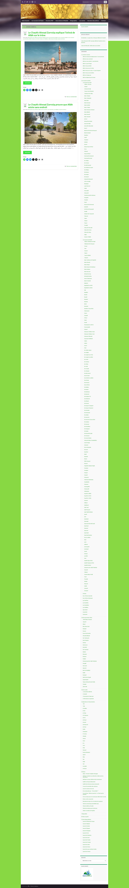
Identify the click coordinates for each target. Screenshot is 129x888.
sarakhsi (86, 556)
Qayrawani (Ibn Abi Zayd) (89, 523)
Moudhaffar (86, 482)
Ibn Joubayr (86, 422)
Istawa (41, 38)
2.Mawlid (85, 694)
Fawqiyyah (85, 731)
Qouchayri (86, 526)
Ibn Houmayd (87, 412)
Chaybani (86, 139)
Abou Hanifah (87, 105)
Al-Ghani (84, 720)
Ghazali (85, 329)
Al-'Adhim (85, 708)
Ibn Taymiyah (85, 649)
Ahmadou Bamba (88, 276)
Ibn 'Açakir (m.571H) (88, 354)
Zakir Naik (85, 686)
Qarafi (85, 514)
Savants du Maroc (61, 38)
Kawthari (86, 452)
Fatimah (86, 151)
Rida (84, 757)
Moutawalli (86, 489)
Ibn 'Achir (86, 359)
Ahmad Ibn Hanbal (88, 121)
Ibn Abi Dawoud (87, 165)
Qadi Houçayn (87, 509)
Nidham (86, 502)
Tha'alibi (86, 579)
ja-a (83, 743)
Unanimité (85, 612)
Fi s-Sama (85, 734)
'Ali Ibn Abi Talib (87, 89)
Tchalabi (84, 684)
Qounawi (86, 528)
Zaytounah (85, 614)
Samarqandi (86, 546)
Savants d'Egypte (86, 828)
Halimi (85, 343)
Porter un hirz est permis (88, 799)
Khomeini (85, 654)
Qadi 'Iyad (86, 507)
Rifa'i (85, 539)
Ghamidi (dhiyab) (86, 635)
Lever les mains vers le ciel (88, 788)
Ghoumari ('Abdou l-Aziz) (89, 331)
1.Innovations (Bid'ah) (87, 691)
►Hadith (85, 766)
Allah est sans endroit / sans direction (45, 109)
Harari (85, 345)
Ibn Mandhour (87, 426)
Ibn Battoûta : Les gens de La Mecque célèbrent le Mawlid (93, 37)
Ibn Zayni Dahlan (87, 438)
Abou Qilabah (87, 112)
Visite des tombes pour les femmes (90, 808)
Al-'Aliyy (84, 713)
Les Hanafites (85, 602)
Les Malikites (45, 38)
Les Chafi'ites (85, 600)
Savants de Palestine (87, 835)
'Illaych (85, 253)
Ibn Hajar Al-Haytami (88, 408)
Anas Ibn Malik (87, 123)
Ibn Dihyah (86, 401)
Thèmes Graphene (34, 886)
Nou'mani (85, 665)
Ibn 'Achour (86, 361)
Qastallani (86, 519)
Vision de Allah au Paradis (88, 806)
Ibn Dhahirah (87, 398)
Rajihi (84, 672)
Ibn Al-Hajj (86, 380)
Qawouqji (86, 521)
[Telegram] (32, 2)
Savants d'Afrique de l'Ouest (88, 821)
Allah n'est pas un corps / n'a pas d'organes (92, 70)
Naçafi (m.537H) (87, 496)
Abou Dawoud (87, 102)
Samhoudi (86, 549)
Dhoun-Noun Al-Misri (88, 146)
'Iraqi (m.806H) (87, 255)
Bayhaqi (86, 301)
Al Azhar (36, 109)
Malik (49, 38)
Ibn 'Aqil (86, 366)
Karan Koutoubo (87, 447)
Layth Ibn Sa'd (87, 186)
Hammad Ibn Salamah (89, 156)
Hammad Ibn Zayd (88, 158)
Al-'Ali (84, 710)
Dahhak (85, 142)
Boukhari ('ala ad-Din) (88, 308)
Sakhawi (86, 544)
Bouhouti (86, 306)
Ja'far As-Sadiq (87, 181)
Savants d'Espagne (86, 830)
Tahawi (85, 220)
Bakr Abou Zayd (86, 626)
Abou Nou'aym (87, 271)
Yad (83, 764)
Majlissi (84, 658)
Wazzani (86, 583)
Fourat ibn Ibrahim (87, 633)
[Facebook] (24, 2)
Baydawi (86, 299)
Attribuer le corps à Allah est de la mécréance (92, 779)
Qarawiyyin (85, 609)
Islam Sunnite (25, 20)
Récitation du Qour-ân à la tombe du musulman (93, 801)
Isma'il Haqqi (87, 442)
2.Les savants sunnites (85, 80)
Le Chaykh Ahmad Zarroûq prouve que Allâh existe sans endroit (50, 106)
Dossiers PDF (49, 20)
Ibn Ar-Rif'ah (87, 385)
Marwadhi (86, 190)
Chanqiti (86, 315)
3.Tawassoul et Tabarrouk (88, 696)
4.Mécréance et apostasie (88, 698)
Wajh (84, 761)
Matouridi (86, 193)
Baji (85, 290)
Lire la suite (27, 82)
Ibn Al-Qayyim (86, 640)
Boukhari (86, 135)
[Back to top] (126, 885)
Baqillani (86, 292)
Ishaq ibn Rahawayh (88, 179)
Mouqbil (84, 663)
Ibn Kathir (85, 647)
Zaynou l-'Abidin (87, 237)
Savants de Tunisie (86, 840)
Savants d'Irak (86, 833)
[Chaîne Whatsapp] (35, 2)
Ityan (84, 740)
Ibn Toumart (86, 435)
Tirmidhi (86, 225)
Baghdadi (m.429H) (88, 285)
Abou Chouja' (87, 264)
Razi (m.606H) (87, 537)
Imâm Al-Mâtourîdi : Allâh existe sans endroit (90, 45)
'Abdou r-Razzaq (87, 84)
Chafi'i (85, 137)
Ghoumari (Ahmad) (88, 336)
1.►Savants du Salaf (87, 82)
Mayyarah (86, 477)
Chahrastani (86, 311)
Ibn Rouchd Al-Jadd (88, 433)
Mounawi (86, 484)
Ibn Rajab (86, 431)
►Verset (85, 768)
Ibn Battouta (87, 391)
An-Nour (84, 727)
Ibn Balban (86, 387)
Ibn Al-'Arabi (86, 375)
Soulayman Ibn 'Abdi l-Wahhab (90, 567)
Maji (84, 747)
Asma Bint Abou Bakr (88, 126)
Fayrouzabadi (87, 327)
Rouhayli (84, 675)
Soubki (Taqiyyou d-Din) (89, 563)
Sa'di (85, 542)
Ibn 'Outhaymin (86, 638)
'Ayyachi (84, 621)
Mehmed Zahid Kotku (88, 479)
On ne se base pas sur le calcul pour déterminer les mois (94, 796)
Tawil (85, 576)
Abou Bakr (86, 100)
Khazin (85, 459)
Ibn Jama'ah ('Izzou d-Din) (89, 419)
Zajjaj (85, 234)
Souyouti (86, 569)
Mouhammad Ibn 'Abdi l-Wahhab (90, 661)
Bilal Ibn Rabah (87, 133)
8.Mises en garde (84, 816)
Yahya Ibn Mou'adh (88, 227)
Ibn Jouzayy (86, 424)
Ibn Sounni (86, 176)
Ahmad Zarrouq (31, 37)
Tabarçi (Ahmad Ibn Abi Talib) (89, 682)
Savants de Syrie (86, 837)
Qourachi (86, 530)
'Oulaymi (86, 257)
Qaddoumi (86, 505)
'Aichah (85, 86)
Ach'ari (85, 119)
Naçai (85, 202)
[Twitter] (27, 2)
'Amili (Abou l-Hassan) (87, 619)
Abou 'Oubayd (87, 96)
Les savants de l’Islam (38, 20)
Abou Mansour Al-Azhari (89, 109)
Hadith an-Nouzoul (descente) (89, 781)
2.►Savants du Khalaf (87, 239)
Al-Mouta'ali (85, 724)
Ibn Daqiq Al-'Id (87, 396)
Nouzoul (84, 750)
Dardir (85, 322)
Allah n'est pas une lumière (88, 72)
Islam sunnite (84, 26)
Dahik (84, 729)
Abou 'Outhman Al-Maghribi (90, 260)
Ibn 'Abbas (86, 160)
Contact (103, 20)
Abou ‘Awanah (87, 116)
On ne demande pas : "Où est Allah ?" (90, 791)
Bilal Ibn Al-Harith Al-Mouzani (90, 130)
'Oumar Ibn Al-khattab (89, 91)
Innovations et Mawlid (62, 20)
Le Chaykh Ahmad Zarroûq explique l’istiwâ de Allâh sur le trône (51, 34)
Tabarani (86, 216)
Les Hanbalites (86, 605)
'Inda (84, 706)
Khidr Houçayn (87, 461)
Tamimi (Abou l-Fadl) (88, 574)
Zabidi (85, 586)
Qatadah (86, 206)
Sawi (85, 558)
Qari (85, 516)
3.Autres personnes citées (86, 617)
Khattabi (86, 456)
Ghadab (84, 736)
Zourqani (86, 590)
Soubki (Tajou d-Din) (88, 560)
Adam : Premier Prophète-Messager (90, 773)
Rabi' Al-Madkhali (86, 670)
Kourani (85, 463)
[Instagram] (30, 2)
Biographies (73, 20)
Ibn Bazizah (86, 394)
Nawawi (86, 500)
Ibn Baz (84, 642)
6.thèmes (83, 771)
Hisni (85, 348)
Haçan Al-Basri (87, 153)
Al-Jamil (84, 722)
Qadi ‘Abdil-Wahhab (88, 512)
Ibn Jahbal (86, 415)
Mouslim (86, 200)
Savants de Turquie (87, 842)
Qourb (84, 754)
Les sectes (82, 20)
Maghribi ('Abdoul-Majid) (89, 465)
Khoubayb (86, 183)
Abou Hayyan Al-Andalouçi (89, 267)
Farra (85, 149)
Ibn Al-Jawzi (86, 382)
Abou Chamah (87, 262)
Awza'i (85, 128)
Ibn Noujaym (87, 428)
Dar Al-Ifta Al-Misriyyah (88, 598)
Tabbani (86, 572)
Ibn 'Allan (86, 364)
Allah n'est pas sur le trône (34, 38)
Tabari (85, 218)
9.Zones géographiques (86, 819)
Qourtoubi (86, 533)
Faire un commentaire (71, 96)
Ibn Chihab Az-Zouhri (88, 167)
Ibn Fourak (86, 403)
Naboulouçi (86, 491)
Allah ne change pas (87, 75)
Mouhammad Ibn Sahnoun (89, 195)
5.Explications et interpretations (88, 702)
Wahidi (85, 581)
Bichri (85, 304)
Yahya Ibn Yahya (87, 232)
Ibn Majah (86, 174)
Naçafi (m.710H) (87, 498)
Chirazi (85, 317)
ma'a (84, 745)
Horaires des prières (93, 20)
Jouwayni (86, 445)
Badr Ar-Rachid (87, 280)
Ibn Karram (85, 645)
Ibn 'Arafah (86, 368)
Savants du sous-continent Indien (89, 849)
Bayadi (85, 297)
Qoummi (84, 668)
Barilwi (85, 294)
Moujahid (86, 197)
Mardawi (86, 468)
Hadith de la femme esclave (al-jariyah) (91, 784)
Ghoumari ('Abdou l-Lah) (89, 334)
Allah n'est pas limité (87, 66)
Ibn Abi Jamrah (87, 373)
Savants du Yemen (86, 851)
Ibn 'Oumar (86, 163)
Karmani (86, 449)
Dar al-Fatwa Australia (87, 596)
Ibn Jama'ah (86, 417)
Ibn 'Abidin (86, 352)
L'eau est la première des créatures (90, 786)
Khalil (85, 454)
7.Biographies (84, 813)
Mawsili (85, 475)
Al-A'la (84, 717)
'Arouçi (85, 246)
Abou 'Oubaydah (87, 98)
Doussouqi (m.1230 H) (88, 324)
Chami (85, 313)
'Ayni (85, 248)
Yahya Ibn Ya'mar (87, 230)
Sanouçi (85, 553)
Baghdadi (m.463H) (88, 287)
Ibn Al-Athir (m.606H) (88, 378)
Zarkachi (86, 588)
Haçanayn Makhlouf (88, 338)
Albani (84, 624)
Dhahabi (84, 628)
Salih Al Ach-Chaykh (87, 677)
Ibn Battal (86, 389)
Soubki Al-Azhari (87, 565)
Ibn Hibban (86, 169)
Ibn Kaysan (86, 172)
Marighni (86, 470)
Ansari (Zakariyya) (88, 278)
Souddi (85, 211)
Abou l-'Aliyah (87, 107)
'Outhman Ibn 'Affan (88, 93)
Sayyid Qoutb (85, 679)
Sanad (85, 551)
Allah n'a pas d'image (87, 63)
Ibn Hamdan (86, 410)
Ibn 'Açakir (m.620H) (88, 357)
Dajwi (85, 320)
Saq (83, 759)
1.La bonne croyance (85, 54)
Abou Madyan (87, 269)
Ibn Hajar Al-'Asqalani (88, 405)
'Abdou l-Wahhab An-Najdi (89, 241)
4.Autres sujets (84, 689)
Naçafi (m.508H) (87, 493)
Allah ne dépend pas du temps (89, 77)
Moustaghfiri (87, 486)
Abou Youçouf (87, 114)
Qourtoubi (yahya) (88, 535)
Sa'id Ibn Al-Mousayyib (89, 209)
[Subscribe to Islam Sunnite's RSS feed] (22, 2)
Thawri (85, 223)
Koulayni (84, 656)
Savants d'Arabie (54, 38)
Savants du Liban (86, 844)
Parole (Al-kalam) (86, 752)
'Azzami (86, 250)
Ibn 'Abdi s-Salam (87, 350)
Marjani (86, 472)
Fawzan (84, 631)
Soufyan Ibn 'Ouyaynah (89, 213)
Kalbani (84, 652)
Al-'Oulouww (85, 715)
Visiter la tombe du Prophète (89, 810)
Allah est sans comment (60, 37)
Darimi (85, 144)
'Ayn (84, 703)
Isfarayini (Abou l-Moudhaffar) (90, 440)
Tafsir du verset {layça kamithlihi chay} (91, 803)
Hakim (85, 341)
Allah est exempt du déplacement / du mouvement (45, 37)
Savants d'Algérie (86, 823)
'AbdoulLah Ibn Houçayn (89, 243)
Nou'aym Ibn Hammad (89, 204)
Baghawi (86, 283)
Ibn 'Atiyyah (86, 371)
